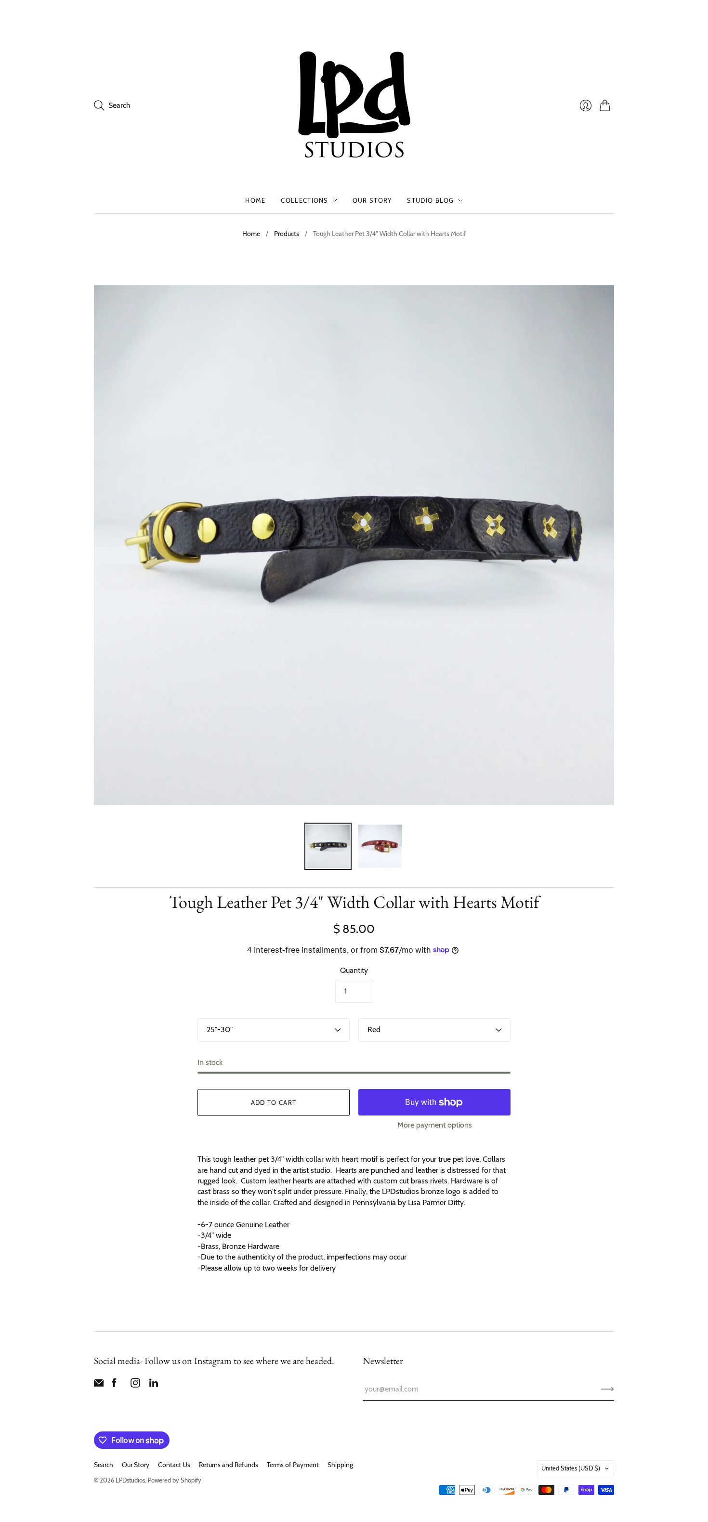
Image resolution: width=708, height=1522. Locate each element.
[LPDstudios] (354, 105)
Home (255, 200)
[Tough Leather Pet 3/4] (328, 846)
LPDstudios (130, 1480)
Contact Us (174, 1464)
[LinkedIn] (153, 1385)
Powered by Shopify (174, 1480)
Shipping (340, 1464)
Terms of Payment (293, 1464)
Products (286, 233)
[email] (99, 1385)
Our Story (372, 200)
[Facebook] (114, 1385)
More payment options (434, 1124)
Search (103, 1464)
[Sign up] (607, 1389)
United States (570, 1468)
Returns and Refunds (228, 1464)
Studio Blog (430, 200)
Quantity (354, 970)
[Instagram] (135, 1385)
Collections (304, 200)
